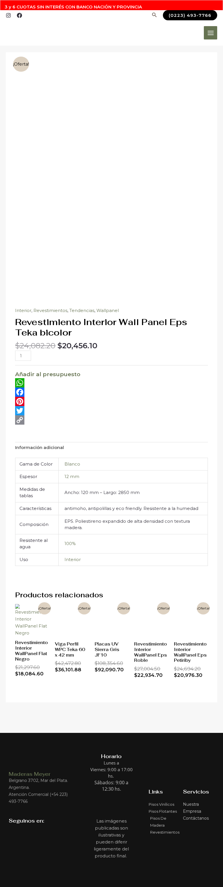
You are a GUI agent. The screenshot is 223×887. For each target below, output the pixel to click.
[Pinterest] (111, 401)
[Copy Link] (111, 420)
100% (70, 543)
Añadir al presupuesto (47, 374)
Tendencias (81, 310)
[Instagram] (8, 15)
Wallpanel (107, 310)
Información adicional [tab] (39, 447)
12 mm (71, 476)
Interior (23, 310)
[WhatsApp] (111, 382)
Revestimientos (50, 310)
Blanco (72, 464)
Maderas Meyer (30, 774)
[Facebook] (19, 15)
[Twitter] (111, 410)
